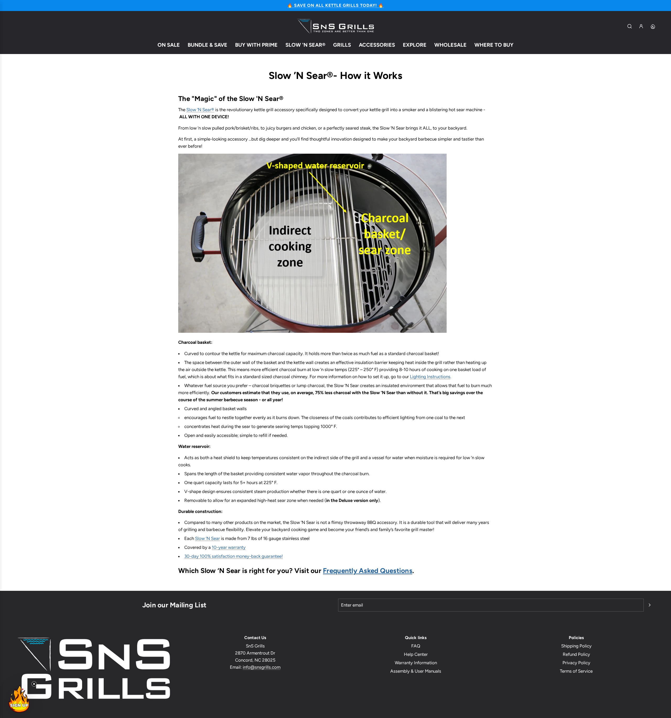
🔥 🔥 (335, 5)
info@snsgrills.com (261, 667)
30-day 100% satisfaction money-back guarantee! (233, 556)
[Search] (629, 26)
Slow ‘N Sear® (200, 109)
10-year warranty (229, 547)
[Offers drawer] (652, 26)
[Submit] (649, 605)
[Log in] (641, 26)
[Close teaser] (34, 684)
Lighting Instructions (430, 376)
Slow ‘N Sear (207, 538)
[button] (19, 699)
